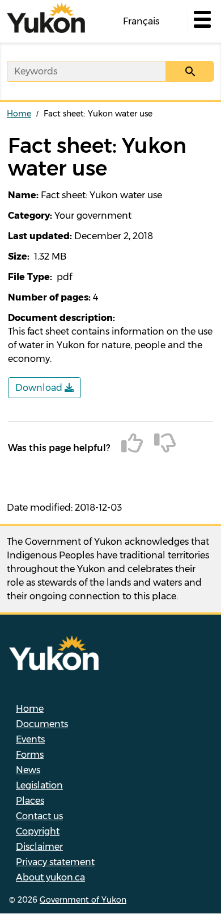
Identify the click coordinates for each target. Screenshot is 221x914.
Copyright (38, 831)
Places (30, 800)
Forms (30, 754)
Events (30, 739)
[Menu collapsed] (201, 21)
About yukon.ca (50, 877)
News (28, 770)
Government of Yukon (83, 900)
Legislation (39, 785)
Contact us (39, 816)
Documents (42, 724)
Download (40, 387)
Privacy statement (55, 862)
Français (141, 21)
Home (19, 113)
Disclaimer (39, 846)
